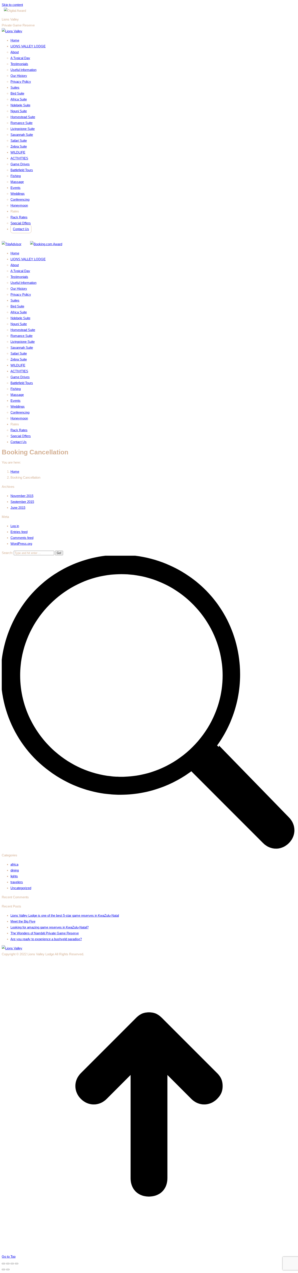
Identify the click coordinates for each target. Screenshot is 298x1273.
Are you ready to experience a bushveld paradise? (46, 939)
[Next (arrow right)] (8, 1269)
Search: (7, 553)
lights (14, 876)
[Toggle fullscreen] (12, 1263)
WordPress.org (21, 543)
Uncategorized (20, 888)
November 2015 (21, 496)
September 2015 (22, 502)
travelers (16, 882)
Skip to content (12, 5)
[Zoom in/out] (16, 1263)
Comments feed (21, 538)
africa (14, 864)
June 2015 (17, 507)
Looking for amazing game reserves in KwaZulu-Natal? (49, 927)
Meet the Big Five (22, 921)
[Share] (8, 1263)
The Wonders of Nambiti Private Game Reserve (44, 933)
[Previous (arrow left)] (3, 1269)
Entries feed (18, 532)
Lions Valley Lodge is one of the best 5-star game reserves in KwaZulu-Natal (64, 915)
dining (14, 870)
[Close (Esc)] (3, 1263)
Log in (14, 526)
